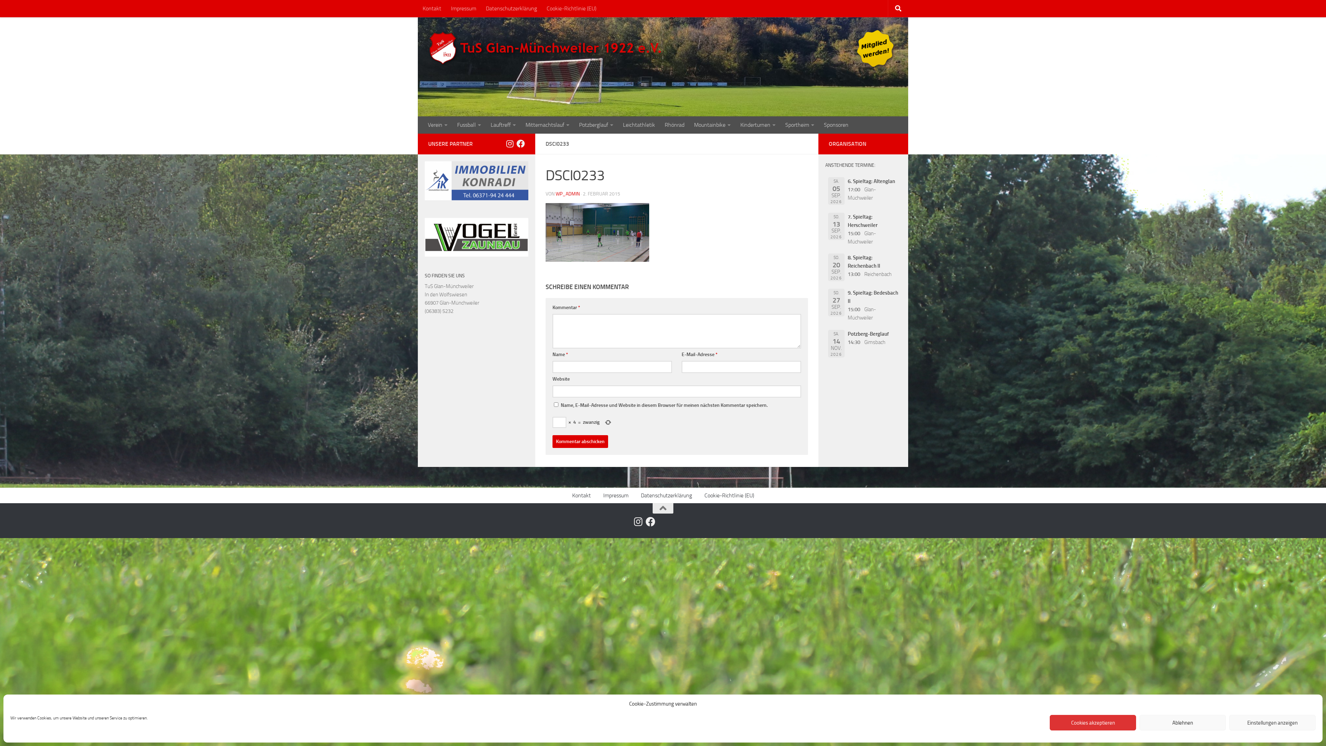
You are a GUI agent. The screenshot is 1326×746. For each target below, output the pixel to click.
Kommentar (566, 307)
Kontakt (432, 8)
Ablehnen (1182, 723)
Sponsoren (836, 125)
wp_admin (568, 194)
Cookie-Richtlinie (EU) (571, 8)
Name (560, 354)
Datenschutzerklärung (511, 8)
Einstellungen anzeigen (1272, 723)
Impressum (463, 8)
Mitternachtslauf (545, 125)
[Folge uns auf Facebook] (521, 144)
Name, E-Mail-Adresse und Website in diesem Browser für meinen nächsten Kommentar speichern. (664, 405)
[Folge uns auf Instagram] (510, 144)
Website (561, 379)
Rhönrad (674, 125)
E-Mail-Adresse (700, 354)
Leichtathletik (639, 125)
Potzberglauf (593, 125)
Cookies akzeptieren (1093, 723)
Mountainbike (710, 125)
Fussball (466, 125)
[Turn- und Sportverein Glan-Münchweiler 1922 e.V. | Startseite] (547, 48)
